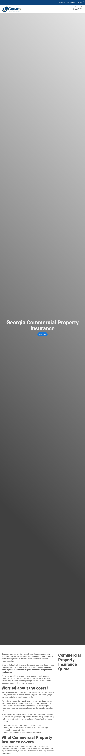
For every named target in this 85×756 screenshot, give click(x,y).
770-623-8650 (70, 2)
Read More (42, 334)
